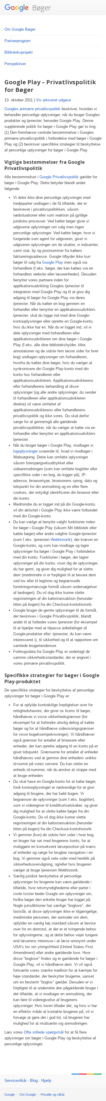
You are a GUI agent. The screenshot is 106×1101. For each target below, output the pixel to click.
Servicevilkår (15, 1080)
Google (9, 1094)
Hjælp (46, 1080)
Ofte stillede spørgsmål (44, 1032)
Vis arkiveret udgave (53, 100)
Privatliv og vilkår (53, 1094)
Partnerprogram (17, 41)
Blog (34, 1080)
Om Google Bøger (19, 29)
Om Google (27, 1094)
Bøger (40, 7)
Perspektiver (15, 64)
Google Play (52, 262)
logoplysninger (25, 451)
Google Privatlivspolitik (59, 177)
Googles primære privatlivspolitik (32, 109)
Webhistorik (61, 539)
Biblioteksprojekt (18, 52)
